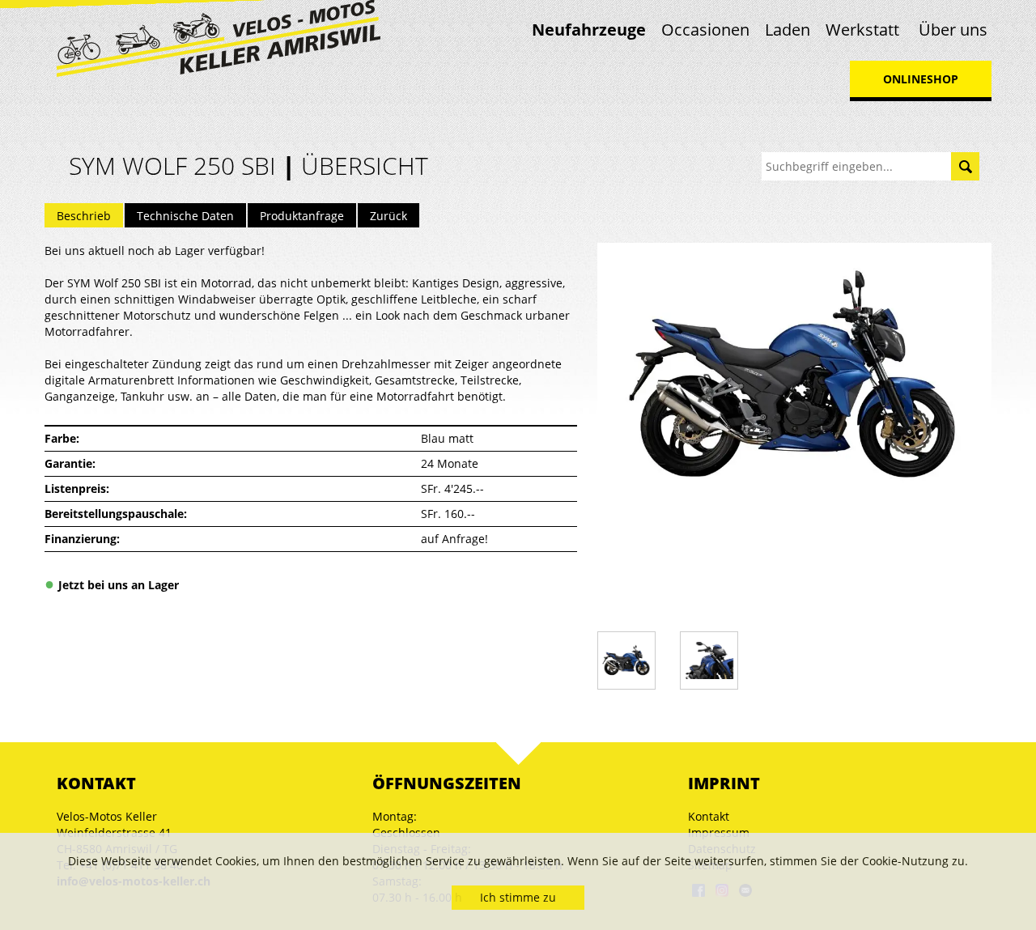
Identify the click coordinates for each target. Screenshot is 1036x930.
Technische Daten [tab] (185, 215)
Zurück (388, 215)
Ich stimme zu (518, 897)
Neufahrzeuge (589, 29)
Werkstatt (862, 29)
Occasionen (705, 29)
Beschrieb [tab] (84, 215)
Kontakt (708, 816)
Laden (787, 29)
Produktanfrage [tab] (302, 215)
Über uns (953, 29)
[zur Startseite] (218, 37)
